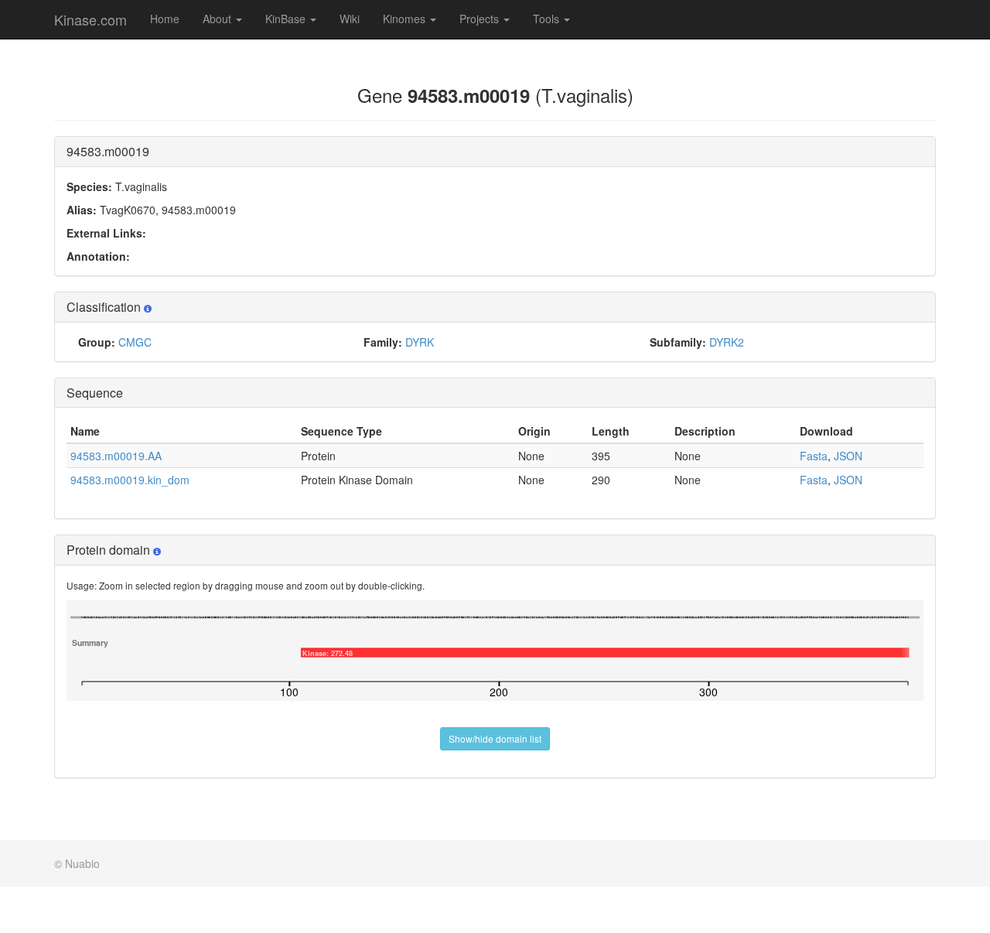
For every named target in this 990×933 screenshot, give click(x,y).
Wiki (350, 18)
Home (164, 18)
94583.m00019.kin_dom (129, 479)
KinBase (287, 18)
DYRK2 (726, 342)
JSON (848, 455)
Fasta (814, 455)
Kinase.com (90, 19)
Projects (480, 18)
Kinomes (405, 18)
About (218, 18)
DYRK (419, 342)
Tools (547, 18)
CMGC (135, 342)
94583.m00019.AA (116, 455)
